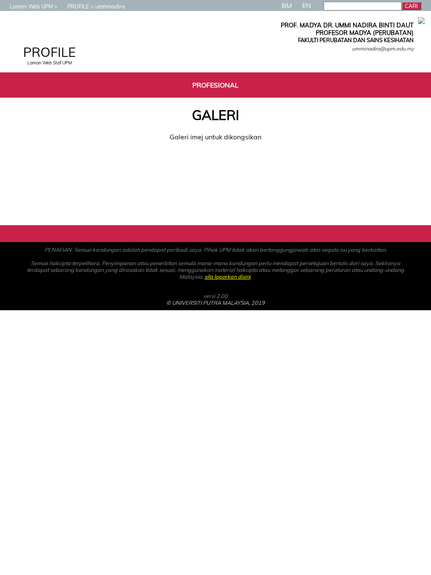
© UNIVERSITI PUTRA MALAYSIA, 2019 (215, 302)
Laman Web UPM (31, 6)
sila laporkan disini (227, 276)
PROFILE (78, 6)
